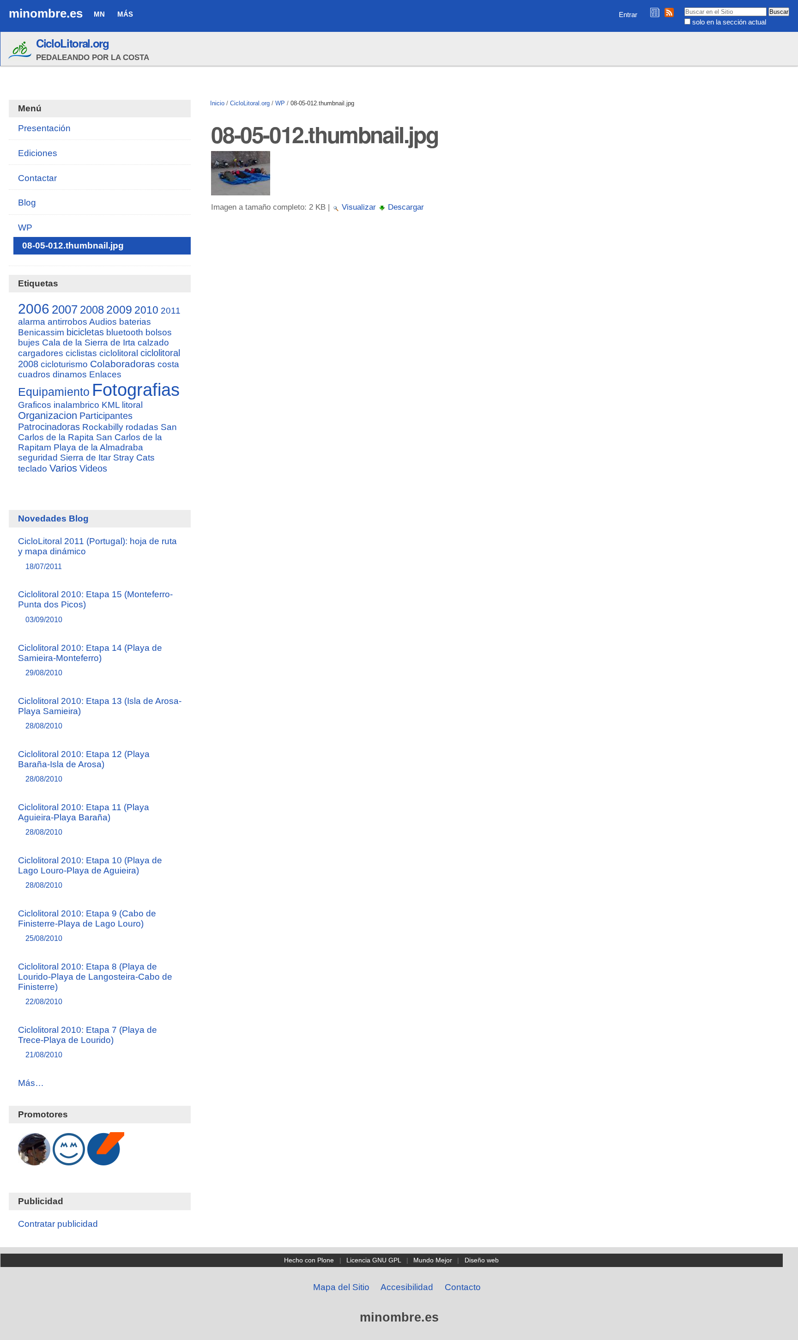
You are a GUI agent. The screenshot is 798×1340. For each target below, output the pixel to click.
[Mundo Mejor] (69, 1160)
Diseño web (482, 1260)
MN (99, 14)
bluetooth (124, 332)
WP (280, 103)
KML (111, 405)
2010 (146, 310)
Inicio (217, 103)
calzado (153, 342)
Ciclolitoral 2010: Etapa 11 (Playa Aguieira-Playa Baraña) (83, 819)
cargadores (40, 353)
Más (125, 14)
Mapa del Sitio (341, 1287)
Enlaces (105, 374)
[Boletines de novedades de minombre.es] (655, 12)
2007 (65, 309)
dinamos (70, 374)
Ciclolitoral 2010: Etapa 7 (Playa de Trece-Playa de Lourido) (87, 1042)
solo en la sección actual (729, 22)
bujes (29, 342)
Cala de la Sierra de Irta (88, 342)
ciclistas (81, 353)
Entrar (628, 14)
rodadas (142, 427)
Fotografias (136, 390)
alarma (31, 322)
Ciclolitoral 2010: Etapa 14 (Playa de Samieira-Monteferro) (90, 660)
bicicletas (85, 332)
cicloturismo (64, 364)
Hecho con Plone (309, 1260)
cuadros (34, 374)
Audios (103, 322)
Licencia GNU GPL (373, 1260)
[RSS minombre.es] (669, 12)
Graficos (34, 405)
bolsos (158, 332)
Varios (63, 468)
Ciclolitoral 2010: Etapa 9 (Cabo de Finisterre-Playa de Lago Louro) (87, 925)
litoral (132, 405)
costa (168, 364)
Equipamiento (54, 391)
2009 (119, 309)
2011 (171, 310)
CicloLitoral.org (72, 43)
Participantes (106, 416)
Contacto (463, 1287)
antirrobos (67, 322)
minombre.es (46, 13)
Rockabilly (102, 427)
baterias (135, 322)
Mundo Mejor (432, 1260)
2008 (92, 309)
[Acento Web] (105, 1160)
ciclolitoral (118, 353)
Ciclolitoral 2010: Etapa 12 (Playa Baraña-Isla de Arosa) (84, 766)
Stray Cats (134, 457)
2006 (33, 308)
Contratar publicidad (58, 1224)
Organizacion (47, 415)
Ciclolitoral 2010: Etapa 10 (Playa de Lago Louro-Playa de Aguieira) (90, 872)
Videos (93, 468)
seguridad (38, 457)
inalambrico (76, 405)
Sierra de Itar (85, 457)
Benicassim (41, 332)
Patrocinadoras (49, 427)
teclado (32, 468)
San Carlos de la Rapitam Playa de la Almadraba (90, 442)
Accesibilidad (407, 1287)
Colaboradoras (122, 363)
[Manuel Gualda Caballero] (34, 1160)
